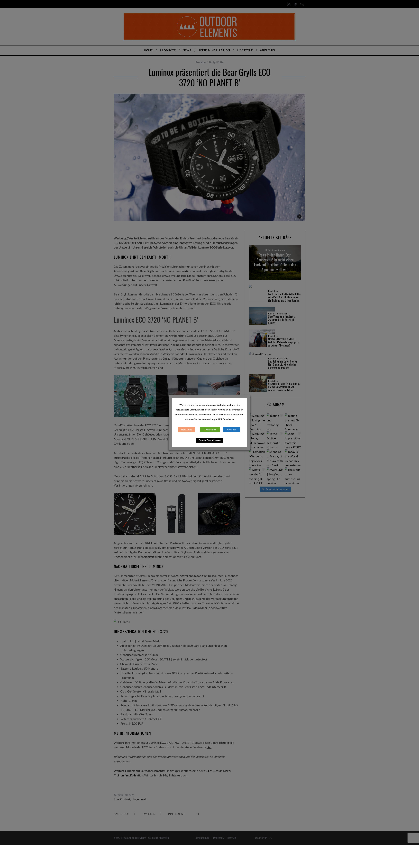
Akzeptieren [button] (210, 429)
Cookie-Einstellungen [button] (210, 440)
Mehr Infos (186, 429)
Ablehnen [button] (231, 429)
